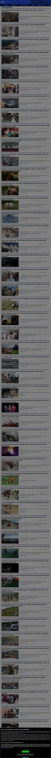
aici (39, 737)
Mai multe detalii (21, 733)
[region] (25, 743)
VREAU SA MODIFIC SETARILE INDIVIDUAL (25, 754)
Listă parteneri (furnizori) (5, 748)
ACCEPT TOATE (25, 751)
